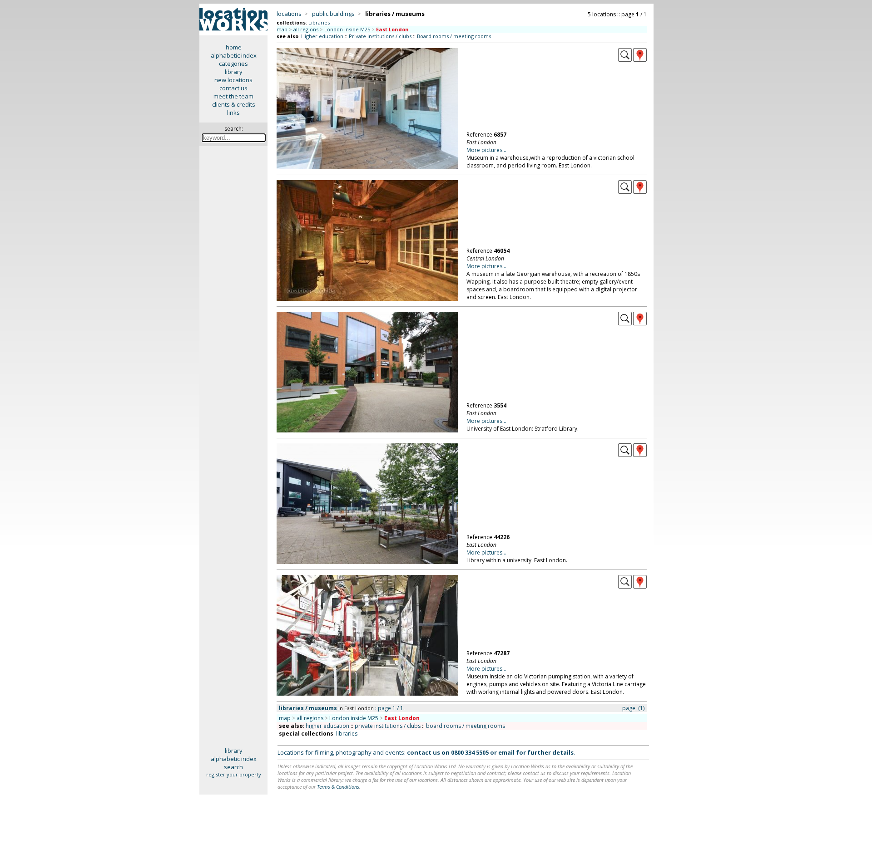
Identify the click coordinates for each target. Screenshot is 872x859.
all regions (305, 29)
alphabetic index (234, 55)
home (234, 47)
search (233, 767)
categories (233, 63)
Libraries (319, 22)
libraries (346, 733)
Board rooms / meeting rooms (454, 36)
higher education (327, 726)
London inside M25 (347, 29)
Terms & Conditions (338, 786)
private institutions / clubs (388, 726)
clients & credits (233, 104)
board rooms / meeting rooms (465, 726)
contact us (233, 88)
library (234, 72)
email (506, 752)
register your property (233, 774)
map (282, 29)
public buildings (333, 14)
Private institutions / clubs (380, 36)
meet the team (233, 96)
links (233, 112)
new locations (233, 80)
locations (289, 14)
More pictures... (486, 150)
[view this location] (625, 59)
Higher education (322, 36)
